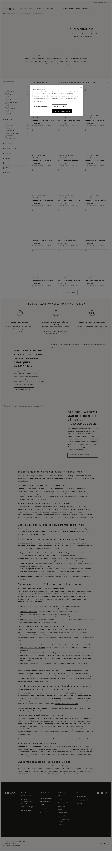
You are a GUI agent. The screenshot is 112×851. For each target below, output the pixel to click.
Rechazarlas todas (60, 106)
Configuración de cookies (41, 106)
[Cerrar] (81, 87)
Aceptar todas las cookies (62, 111)
